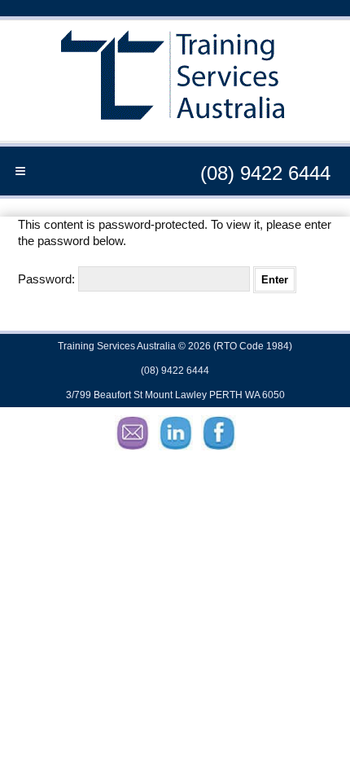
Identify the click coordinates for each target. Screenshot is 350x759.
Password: (48, 279)
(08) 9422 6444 (265, 173)
